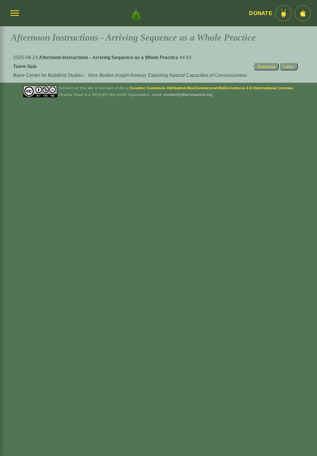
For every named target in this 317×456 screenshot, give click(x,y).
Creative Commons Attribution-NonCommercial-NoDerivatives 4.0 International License (211, 88)
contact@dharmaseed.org (188, 94)
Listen (288, 67)
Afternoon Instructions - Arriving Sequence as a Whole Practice (109, 57)
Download (266, 67)
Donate (260, 13)
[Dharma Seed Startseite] (136, 13)
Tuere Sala (25, 66)
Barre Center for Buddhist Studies (48, 75)
